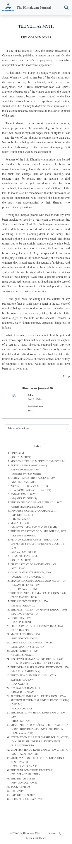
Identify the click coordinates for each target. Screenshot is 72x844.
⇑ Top (66, 376)
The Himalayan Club (29, 833)
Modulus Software (36, 838)
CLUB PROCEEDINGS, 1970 (27, 799)
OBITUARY (17, 791)
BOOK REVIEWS (20, 786)
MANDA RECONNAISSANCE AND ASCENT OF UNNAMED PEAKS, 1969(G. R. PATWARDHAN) (38, 585)
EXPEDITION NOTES (23, 795)
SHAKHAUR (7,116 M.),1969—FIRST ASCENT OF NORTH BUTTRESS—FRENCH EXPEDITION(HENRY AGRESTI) (40, 729)
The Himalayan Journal (34, 7)
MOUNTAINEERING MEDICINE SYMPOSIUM (38, 461)
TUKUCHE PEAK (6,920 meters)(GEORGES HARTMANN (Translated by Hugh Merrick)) (29, 469)
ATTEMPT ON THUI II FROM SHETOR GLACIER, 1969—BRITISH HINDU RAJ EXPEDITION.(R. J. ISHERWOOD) (40, 741)
